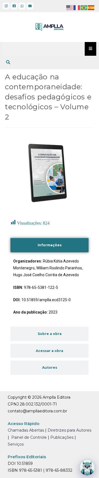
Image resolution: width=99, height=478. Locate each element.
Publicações (61, 437)
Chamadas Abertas (26, 430)
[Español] (91, 7)
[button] (8, 62)
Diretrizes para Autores (69, 430)
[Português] (84, 7)
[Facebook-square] (14, 6)
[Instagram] (6, 6)
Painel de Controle (29, 437)
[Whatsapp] (22, 6)
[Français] (77, 7)
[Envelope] (30, 6)
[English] (69, 7)
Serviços (16, 444)
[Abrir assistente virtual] (87, 467)
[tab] (49, 245)
